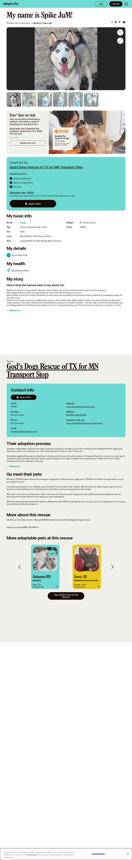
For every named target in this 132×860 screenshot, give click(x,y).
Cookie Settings (98, 854)
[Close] (128, 854)
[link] (112, 22)
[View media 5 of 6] (75, 99)
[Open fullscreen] (120, 41)
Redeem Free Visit (27, 143)
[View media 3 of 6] (45, 99)
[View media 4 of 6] (60, 99)
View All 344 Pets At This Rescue (66, 596)
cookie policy (31, 855)
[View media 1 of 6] (14, 99)
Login (100, 4)
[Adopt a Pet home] (11, 4)
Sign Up (115, 4)
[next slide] (112, 567)
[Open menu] (126, 4)
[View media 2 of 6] (29, 99)
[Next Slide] (121, 58)
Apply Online (34, 204)
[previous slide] (19, 567)
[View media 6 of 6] (91, 99)
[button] (45, 567)
